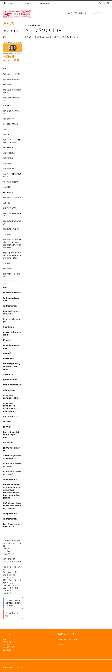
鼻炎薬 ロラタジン (11, 31)
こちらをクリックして (58, 37)
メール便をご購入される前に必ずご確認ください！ (12, 603)
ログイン (28, 3)
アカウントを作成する (41, 3)
